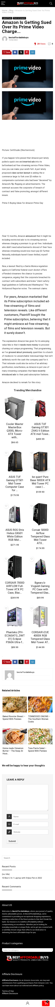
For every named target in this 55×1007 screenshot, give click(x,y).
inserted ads (29, 161)
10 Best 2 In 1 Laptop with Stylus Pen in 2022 (22, 878)
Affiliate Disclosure (10, 993)
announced (31, 236)
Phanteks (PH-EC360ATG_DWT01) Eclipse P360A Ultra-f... (15, 637)
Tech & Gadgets (19, 18)
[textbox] (27, 950)
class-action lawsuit (20, 173)
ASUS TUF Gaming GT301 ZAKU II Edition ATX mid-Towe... (40, 429)
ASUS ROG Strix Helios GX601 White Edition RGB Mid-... (14, 534)
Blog (11, 10)
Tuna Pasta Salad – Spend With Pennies (37, 749)
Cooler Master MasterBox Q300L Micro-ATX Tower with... (14, 430)
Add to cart (14, 445)
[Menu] (3, 3)
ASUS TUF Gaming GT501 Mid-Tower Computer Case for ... (14, 483)
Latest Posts (7, 18)
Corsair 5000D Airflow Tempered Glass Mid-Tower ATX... (40, 536)
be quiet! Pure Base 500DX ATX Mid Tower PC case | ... (40, 481)
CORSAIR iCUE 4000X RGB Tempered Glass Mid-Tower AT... (40, 637)
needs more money (29, 345)
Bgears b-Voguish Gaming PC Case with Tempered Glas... (40, 587)
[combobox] (27, 950)
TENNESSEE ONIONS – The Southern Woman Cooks (39, 719)
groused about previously (20, 352)
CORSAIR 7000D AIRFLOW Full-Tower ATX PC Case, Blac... (14, 587)
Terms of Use (8, 991)
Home (4, 10)
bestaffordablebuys (19, 37)
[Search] (51, 3)
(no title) (6, 874)
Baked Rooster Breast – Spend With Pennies (14, 717)
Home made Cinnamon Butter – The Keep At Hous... (13, 751)
